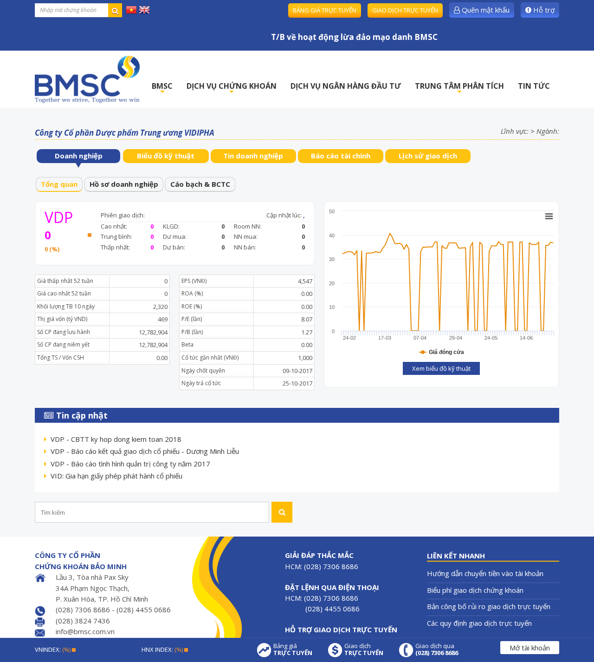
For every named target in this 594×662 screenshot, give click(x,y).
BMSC (162, 88)
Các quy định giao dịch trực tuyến (479, 623)
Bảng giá (292, 649)
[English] (144, 9)
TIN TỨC (534, 86)
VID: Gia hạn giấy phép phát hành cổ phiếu (116, 475)
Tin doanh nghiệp (253, 155)
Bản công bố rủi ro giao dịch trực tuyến (488, 606)
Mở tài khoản (530, 647)
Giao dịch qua (436, 649)
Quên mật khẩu (485, 9)
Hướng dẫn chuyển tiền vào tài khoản (485, 573)
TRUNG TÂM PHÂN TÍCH (459, 88)
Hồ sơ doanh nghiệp (124, 184)
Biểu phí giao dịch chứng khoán (475, 590)
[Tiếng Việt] (131, 9)
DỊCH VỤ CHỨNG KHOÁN (232, 88)
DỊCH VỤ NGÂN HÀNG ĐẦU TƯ (346, 86)
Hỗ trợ (543, 9)
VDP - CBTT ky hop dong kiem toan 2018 (116, 439)
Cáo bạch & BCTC (200, 184)
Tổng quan (59, 184)
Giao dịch (363, 649)
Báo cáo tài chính (340, 155)
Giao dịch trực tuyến (405, 10)
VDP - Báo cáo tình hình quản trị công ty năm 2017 (130, 463)
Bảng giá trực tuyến (324, 10)
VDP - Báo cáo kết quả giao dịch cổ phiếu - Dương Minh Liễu (145, 451)
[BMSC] (87, 79)
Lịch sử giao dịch (428, 155)
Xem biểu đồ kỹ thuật (441, 368)
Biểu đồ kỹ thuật (165, 155)
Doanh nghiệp (79, 155)
